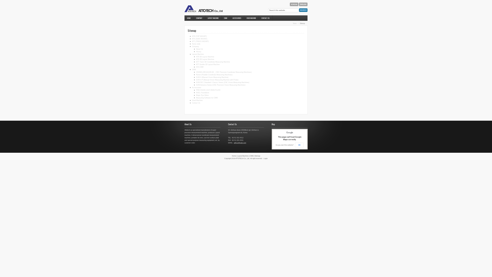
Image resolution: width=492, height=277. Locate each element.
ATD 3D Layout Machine (205, 59)
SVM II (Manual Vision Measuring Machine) (212, 77)
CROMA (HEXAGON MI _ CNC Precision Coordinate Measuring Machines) (224, 72)
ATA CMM (199, 67)
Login (266, 158)
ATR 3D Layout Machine (205, 57)
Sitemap (257, 156)
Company (197, 18)
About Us (199, 49)
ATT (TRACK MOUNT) (200, 41)
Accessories (235, 18)
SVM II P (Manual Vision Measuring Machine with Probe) (217, 80)
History (198, 52)
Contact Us (264, 18)
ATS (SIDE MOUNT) (199, 39)
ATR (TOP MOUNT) (199, 36)
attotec (203, 8)
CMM (224, 18)
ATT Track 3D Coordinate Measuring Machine (213, 62)
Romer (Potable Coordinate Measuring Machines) (214, 75)
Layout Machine (212, 18)
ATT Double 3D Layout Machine (208, 64)
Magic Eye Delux (202, 95)
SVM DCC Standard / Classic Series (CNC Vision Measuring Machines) (222, 82)
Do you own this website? (285, 145)
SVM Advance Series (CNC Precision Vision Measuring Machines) (220, 85)
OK (299, 145)
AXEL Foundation (202, 93)
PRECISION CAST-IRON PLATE (208, 90)
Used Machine (251, 18)
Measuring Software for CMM (207, 98)
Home (189, 18)
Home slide (196, 44)
